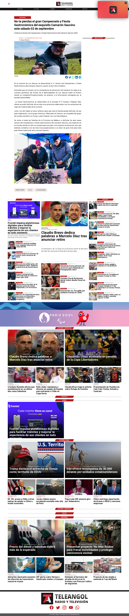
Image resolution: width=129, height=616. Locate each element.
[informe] (12, 296)
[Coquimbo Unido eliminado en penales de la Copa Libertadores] (93, 256)
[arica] (93, 246)
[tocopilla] (93, 276)
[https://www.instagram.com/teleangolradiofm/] (64, 609)
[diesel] (93, 205)
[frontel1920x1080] (24, 218)
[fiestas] (93, 286)
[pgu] (12, 266)
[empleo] (12, 276)
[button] (20, 190)
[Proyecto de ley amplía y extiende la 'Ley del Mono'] (93, 266)
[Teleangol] (9, 4)
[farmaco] (93, 236)
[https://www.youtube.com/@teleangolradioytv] (70, 609)
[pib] (12, 245)
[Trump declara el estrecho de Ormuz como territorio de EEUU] (12, 255)
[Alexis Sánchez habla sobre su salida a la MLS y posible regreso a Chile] (93, 296)
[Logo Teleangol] (64, 6)
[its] (93, 225)
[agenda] (12, 286)
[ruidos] (93, 215)
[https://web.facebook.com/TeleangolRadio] (51, 609)
